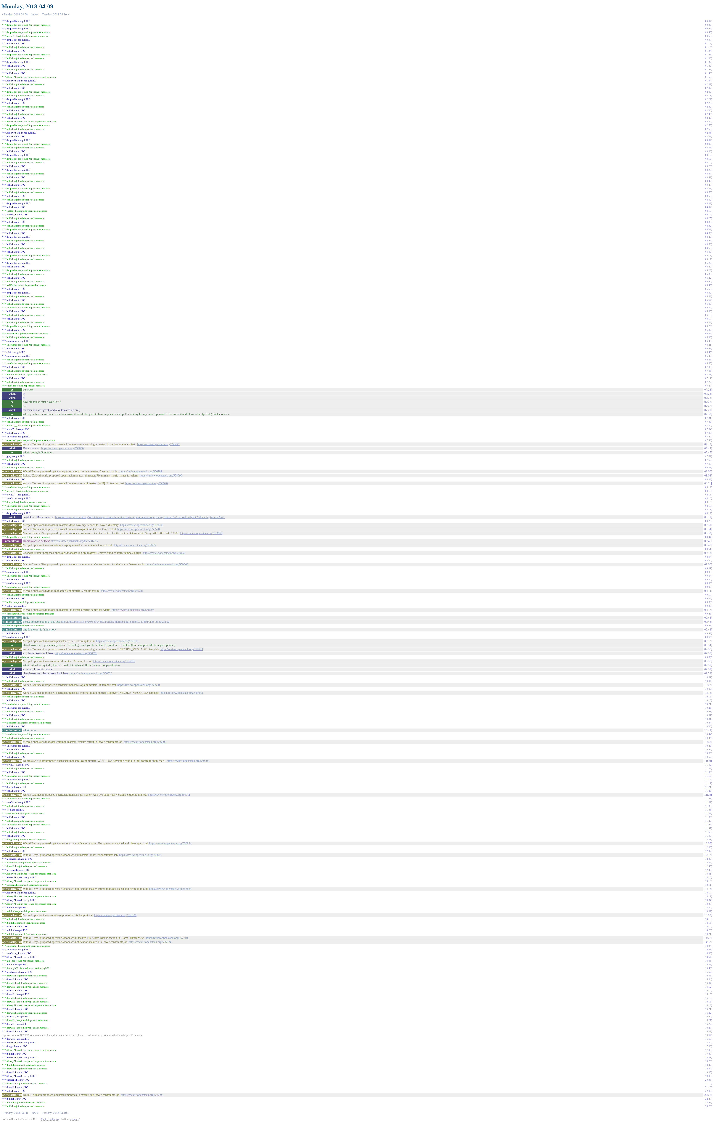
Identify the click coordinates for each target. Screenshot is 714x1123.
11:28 (707, 794)
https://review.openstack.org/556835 (140, 854)
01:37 (708, 62)
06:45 (708, 352)
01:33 (708, 58)
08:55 (708, 560)
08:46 (707, 541)
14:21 (708, 934)
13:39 (708, 907)
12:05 (707, 843)
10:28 (708, 711)
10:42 (707, 730)
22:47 (708, 1098)
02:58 (708, 136)
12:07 (708, 851)
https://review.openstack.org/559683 (181, 649)
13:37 (708, 903)
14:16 (708, 922)
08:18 (708, 509)
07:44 (707, 448)
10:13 (708, 696)
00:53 (708, 36)
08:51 (708, 549)
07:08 (708, 374)
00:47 (708, 28)
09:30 (708, 602)
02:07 (708, 88)
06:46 (708, 355)
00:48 (708, 32)
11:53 (708, 832)
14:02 (707, 915)
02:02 (708, 84)
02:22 (708, 99)
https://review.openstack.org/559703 (188, 760)
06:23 (708, 326)
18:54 (708, 1068)
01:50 (708, 77)
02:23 (708, 103)
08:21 (707, 517)
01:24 (708, 50)
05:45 (708, 281)
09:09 (708, 586)
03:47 (708, 184)
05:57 (708, 300)
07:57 (708, 463)
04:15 (708, 214)
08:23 (708, 521)
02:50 (708, 121)
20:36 (708, 1079)
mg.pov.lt (74, 1119)
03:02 (708, 140)
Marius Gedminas (50, 1119)
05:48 (708, 285)
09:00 (707, 564)
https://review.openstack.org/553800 (62, 448)
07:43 (708, 440)
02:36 (708, 110)
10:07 (707, 684)
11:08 (708, 772)
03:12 (708, 155)
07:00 (708, 367)
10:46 (707, 741)
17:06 (708, 1046)
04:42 (708, 236)
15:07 (708, 964)
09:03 (708, 572)
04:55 (708, 248)
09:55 (707, 649)
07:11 (708, 378)
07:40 (708, 436)
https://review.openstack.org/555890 (142, 1094)
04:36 (708, 233)
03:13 (708, 158)
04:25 (708, 218)
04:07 (708, 207)
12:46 (708, 870)
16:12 (708, 986)
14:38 (708, 949)
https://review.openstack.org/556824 (170, 843)
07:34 (708, 425)
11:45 (708, 824)
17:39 (708, 1053)
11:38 (708, 813)
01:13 (708, 43)
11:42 (708, 820)
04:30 (708, 222)
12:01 (708, 839)
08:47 (707, 545)
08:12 (708, 487)
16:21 (708, 1009)
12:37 (708, 862)
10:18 (708, 700)
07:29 (707, 410)
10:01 (708, 677)
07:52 (708, 456)
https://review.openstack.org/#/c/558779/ (74, 541)
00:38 (708, 24)
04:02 (708, 199)
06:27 (708, 329)
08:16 (708, 498)
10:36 (708, 726)
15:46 (708, 968)
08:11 (707, 483)
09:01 (708, 568)
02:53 (708, 125)
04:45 (708, 240)
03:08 (708, 151)
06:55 (708, 359)
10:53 (708, 753)
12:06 (708, 847)
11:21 (708, 787)
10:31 (708, 715)
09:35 (708, 605)
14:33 (707, 942)
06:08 (708, 311)
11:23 (708, 790)
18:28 (708, 1061)
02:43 (708, 114)
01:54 (708, 80)
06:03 (708, 303)
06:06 (708, 307)
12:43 (708, 866)
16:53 (708, 1038)
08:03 (708, 467)
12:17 (707, 854)
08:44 (708, 537)
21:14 (708, 1083)
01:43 (708, 69)
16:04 (708, 979)
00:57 (708, 39)
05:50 (708, 289)
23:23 (708, 1106)
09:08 (708, 583)
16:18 (708, 1001)
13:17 (708, 892)
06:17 (708, 318)
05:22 (708, 263)
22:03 (708, 1091)
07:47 (707, 452)
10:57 (708, 756)
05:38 (708, 274)
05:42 (708, 277)
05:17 (708, 259)
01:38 (708, 65)
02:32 (708, 106)
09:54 (707, 645)
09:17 (708, 594)
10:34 (708, 722)
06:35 (708, 333)
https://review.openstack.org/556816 (114, 661)
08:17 (708, 505)
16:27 (708, 1020)
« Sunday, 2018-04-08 (14, 14)
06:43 (708, 348)
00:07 (708, 21)
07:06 (708, 370)
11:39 (708, 817)
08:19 (708, 513)
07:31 (708, 418)
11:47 (708, 828)
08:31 (707, 525)
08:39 (707, 533)
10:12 (707, 692)
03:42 (708, 177)
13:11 (708, 884)
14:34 (708, 945)
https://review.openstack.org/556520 (146, 483)
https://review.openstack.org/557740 (166, 937)
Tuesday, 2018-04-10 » (55, 14)
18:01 (708, 1057)
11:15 (708, 779)
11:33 (708, 806)
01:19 (708, 47)
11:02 (708, 764)
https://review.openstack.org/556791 (117, 641)
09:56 (708, 657)
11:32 (708, 802)
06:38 (708, 337)
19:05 (708, 1072)
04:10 (708, 210)
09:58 (707, 673)
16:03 (708, 975)
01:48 (708, 73)
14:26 (707, 937)
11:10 (708, 775)
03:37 (708, 173)
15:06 (708, 960)
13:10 (708, 877)
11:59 (708, 835)
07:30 (707, 414)
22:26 (707, 1094)
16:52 (708, 1035)
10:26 (708, 707)
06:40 (708, 341)
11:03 (708, 768)
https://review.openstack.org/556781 (141, 471)
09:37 (707, 609)
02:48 (708, 117)
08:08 (707, 475)
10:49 (708, 749)
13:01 (708, 873)
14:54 (708, 957)
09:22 (708, 598)
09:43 (708, 613)
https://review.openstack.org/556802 (145, 741)
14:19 (708, 926)
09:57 (707, 665)
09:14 (707, 590)
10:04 (708, 681)
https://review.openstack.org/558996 (161, 475)
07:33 (708, 421)
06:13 (708, 315)
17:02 (708, 1042)
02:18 (708, 95)
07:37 (708, 432)
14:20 (708, 930)
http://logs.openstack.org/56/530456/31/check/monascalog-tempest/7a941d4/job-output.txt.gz (114, 621)
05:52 (708, 292)
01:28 (708, 54)
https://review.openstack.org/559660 (201, 533)
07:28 (707, 389)
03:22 (708, 170)
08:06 (707, 471)
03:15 (708, 162)
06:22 (708, 322)
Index (34, 14)
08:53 (707, 552)
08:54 (708, 556)
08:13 (708, 491)
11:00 (707, 760)
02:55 (708, 132)
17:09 (708, 1050)
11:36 (708, 809)
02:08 (708, 91)
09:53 (707, 641)
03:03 (708, 143)
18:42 (708, 1064)
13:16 (707, 888)
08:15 (708, 494)
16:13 (708, 994)
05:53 (708, 296)
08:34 (707, 529)
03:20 (708, 166)
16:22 (708, 1012)
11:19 (708, 783)
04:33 (708, 229)
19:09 (708, 1076)
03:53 (708, 188)
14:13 (708, 919)
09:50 (708, 637)
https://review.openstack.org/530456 (164, 552)
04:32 (708, 225)
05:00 (708, 251)
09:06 (708, 579)
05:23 (708, 270)
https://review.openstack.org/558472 (158, 444)
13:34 (708, 900)
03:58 (708, 196)
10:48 (708, 745)
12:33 (708, 858)
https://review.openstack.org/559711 (169, 794)
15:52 (708, 971)
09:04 (708, 575)
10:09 (708, 688)
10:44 (708, 734)
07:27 (708, 382)
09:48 (708, 633)
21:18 (708, 1087)
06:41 (708, 344)
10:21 (708, 704)
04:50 (708, 244)
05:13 (708, 255)
